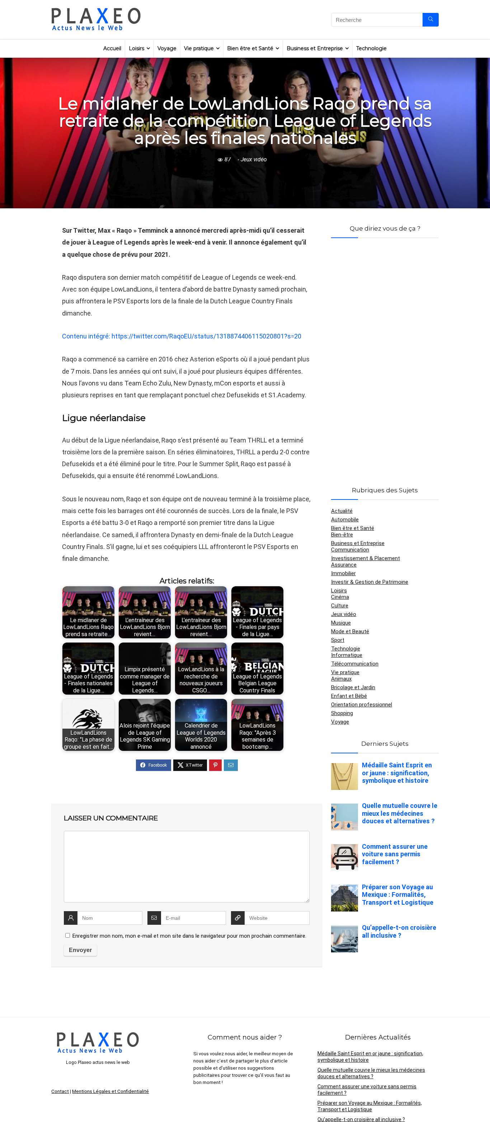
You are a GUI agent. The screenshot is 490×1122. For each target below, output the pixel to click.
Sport (337, 640)
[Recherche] (431, 20)
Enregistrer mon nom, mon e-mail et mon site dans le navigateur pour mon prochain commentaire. (189, 936)
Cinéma (340, 597)
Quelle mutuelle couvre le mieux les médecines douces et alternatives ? (371, 1073)
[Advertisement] (385, 353)
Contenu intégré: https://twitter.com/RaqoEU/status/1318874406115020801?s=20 (181, 336)
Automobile (345, 519)
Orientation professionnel (361, 704)
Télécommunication (354, 664)
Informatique (346, 655)
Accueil (112, 48)
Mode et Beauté (350, 631)
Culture (339, 605)
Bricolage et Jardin (353, 687)
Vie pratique (199, 48)
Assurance (344, 565)
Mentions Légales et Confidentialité (110, 1091)
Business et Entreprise (315, 48)
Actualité (342, 511)
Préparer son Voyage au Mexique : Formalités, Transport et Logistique (369, 1106)
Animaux (341, 679)
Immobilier (343, 573)
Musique (341, 623)
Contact (60, 1091)
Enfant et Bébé (349, 696)
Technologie (371, 48)
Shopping (342, 713)
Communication (350, 549)
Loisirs (136, 48)
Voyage (166, 48)
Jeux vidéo (254, 159)
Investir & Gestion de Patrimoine (369, 582)
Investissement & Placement (365, 558)
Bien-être (342, 534)
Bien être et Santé (250, 48)
